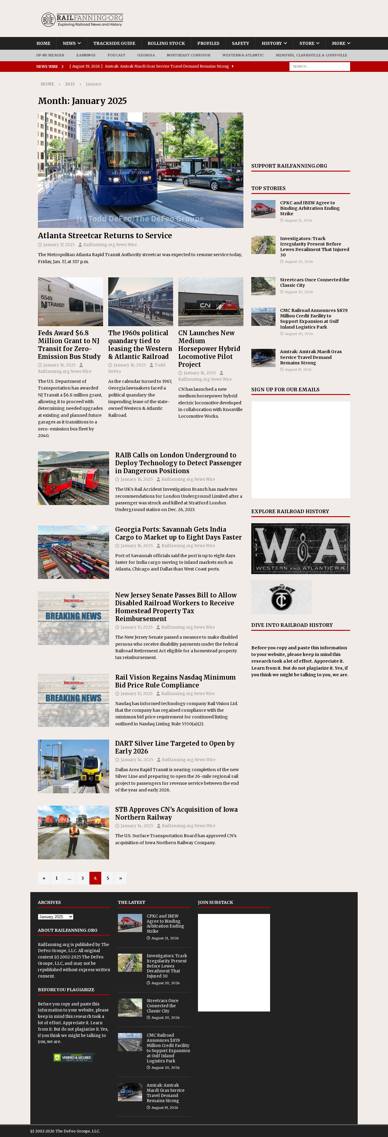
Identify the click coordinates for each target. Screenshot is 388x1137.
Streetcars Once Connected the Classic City (163, 1006)
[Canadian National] (73, 832)
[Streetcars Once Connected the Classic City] (263, 286)
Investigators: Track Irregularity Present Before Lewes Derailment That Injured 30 (314, 247)
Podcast (116, 55)
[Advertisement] (300, 117)
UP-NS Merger (50, 55)
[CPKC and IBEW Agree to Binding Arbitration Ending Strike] (263, 209)
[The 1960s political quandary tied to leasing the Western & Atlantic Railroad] (140, 301)
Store (306, 43)
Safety (240, 43)
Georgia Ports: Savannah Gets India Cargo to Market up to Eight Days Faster (178, 533)
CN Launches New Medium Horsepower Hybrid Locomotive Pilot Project (209, 348)
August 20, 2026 (299, 261)
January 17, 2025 (59, 244)
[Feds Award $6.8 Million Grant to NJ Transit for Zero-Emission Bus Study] (70, 301)
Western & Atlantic (243, 55)
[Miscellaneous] (73, 618)
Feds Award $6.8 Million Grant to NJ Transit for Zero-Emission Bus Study (69, 344)
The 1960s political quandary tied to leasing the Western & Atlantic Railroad (140, 344)
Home (43, 43)
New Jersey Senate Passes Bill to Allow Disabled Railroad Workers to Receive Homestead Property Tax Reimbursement (176, 607)
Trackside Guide (114, 43)
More (338, 43)
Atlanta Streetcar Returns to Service (105, 235)
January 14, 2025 (137, 759)
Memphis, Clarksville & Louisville (312, 55)
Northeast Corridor (189, 55)
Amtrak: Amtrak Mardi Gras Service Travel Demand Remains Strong (311, 357)
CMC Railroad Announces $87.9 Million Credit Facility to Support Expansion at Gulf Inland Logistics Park (314, 319)
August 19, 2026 (298, 369)
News (69, 43)
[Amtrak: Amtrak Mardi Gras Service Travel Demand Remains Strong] (263, 358)
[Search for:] (319, 66)
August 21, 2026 (298, 220)
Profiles (208, 43)
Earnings (85, 55)
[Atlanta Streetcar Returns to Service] (140, 170)
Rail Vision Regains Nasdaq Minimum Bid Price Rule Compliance (175, 681)
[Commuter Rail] (73, 766)
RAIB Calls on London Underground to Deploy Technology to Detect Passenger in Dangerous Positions (178, 463)
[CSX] (73, 552)
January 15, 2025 (136, 627)
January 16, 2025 (59, 365)
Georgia (146, 55)
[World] (73, 478)
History (272, 43)
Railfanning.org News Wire (110, 244)
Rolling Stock (166, 43)
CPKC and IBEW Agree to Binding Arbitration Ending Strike (310, 208)
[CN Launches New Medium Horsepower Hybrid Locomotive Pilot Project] (210, 301)
